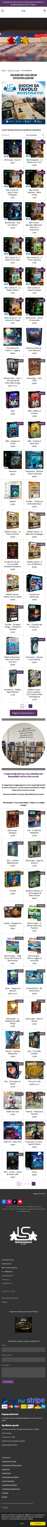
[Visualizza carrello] (44, 11)
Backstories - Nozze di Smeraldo (34, 319)
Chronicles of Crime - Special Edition (34, 1143)
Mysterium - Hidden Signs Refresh (12, 690)
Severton (12, 471)
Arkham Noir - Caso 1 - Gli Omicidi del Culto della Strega (13, 380)
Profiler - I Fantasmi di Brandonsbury (34, 502)
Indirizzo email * (7, 1355)
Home (4, 70)
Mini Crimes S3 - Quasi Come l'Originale (12, 192)
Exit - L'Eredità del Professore (34, 625)
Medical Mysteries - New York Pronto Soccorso (12, 659)
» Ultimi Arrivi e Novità (9, 1461)
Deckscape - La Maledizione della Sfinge (12, 1021)
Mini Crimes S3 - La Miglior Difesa (13, 288)
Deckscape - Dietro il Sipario (34, 1019)
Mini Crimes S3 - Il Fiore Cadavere (34, 258)
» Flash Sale (6, 1469)
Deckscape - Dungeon (13, 831)
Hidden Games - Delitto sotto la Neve (13, 595)
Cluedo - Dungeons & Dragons (13, 924)
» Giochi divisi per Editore (10, 1477)
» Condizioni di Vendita (9, 1485)
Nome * (4, 1345)
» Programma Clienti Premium (12, 1465)
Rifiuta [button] (22, 1524)
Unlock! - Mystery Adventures (12, 1052)
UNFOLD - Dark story (13, 1142)
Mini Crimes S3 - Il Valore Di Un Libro (12, 258)
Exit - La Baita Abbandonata (13, 861)
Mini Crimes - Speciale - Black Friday (34, 192)
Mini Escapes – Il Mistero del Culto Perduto (34, 925)
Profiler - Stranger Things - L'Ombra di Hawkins (12, 626)
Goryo (34, 1172)
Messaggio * (6, 1365)
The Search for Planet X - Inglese (12, 349)
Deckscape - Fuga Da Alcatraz (34, 861)
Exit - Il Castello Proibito (34, 1052)
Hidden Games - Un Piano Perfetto (12, 532)
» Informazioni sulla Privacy (11, 1489)
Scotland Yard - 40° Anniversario (34, 989)
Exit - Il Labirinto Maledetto (34, 831)
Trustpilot (5, 1507)
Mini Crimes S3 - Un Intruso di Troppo (12, 319)
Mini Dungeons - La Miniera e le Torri (34, 161)
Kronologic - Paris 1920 (34, 379)
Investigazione (26, 70)
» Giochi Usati (6, 1473)
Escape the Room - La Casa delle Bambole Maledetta (12, 564)
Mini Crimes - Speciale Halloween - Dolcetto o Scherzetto (34, 226)
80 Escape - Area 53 (12, 160)
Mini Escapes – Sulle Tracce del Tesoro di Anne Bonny (12, 958)
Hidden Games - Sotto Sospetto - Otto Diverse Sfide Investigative (34, 693)
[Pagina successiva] (30, 706)
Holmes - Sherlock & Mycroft (34, 1112)
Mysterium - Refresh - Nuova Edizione (34, 472)
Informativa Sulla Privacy (10, 1298)
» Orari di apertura (8, 1481)
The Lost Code (34, 1081)
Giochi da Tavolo (13, 70)
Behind (13, 501)
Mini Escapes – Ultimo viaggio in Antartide (34, 958)
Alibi (12, 411)
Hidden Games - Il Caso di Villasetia (34, 563)
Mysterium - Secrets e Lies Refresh (34, 658)
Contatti (4, 1497)
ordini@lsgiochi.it (7, 1275)
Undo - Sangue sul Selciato (12, 989)
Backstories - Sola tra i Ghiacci (12, 223)
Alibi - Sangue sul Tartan (12, 442)
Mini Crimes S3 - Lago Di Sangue (34, 288)
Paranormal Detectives (34, 595)
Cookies (4, 1302)
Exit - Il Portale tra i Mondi (12, 1082)
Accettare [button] (38, 1524)
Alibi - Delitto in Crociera (34, 412)
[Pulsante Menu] (2, 11)
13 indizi (12, 891)
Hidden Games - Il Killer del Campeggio (34, 532)
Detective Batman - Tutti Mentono (34, 349)
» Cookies (5, 1493)
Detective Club (13, 1111)
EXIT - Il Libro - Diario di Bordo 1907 (13, 1173)
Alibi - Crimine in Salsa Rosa (34, 442)
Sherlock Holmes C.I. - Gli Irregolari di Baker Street (34, 893)
